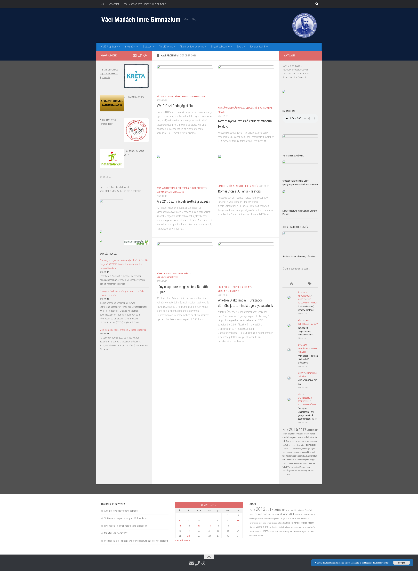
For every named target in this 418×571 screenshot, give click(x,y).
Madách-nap (311, 373)
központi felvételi (293, 523)
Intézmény (130, 46)
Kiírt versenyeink (263, 108)
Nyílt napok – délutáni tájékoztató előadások (308, 359)
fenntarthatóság (294, 445)
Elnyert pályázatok (220, 46)
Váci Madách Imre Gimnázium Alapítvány (144, 4)
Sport (240, 46)
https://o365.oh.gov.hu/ (123, 191)
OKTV (285, 466)
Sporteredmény (181, 273)
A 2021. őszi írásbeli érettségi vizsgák (183, 201)
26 (188, 535)
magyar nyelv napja (297, 527)
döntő (289, 441)
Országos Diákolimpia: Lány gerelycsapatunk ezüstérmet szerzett (136, 540)
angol (290, 434)
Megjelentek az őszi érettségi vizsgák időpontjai (123, 329)
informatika (296, 449)
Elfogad (401, 562)
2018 (310, 430)
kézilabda (303, 452)
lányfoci (306, 456)
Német (222, 111)
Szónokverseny (305, 467)
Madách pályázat (303, 460)
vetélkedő (311, 471)
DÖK (284, 441)
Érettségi (147, 46)
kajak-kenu (262, 523)
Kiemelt (185, 96)
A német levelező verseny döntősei (298, 256)
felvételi (285, 445)
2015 (285, 430)
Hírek (101, 4)
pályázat (303, 377)
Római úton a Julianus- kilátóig (239, 191)
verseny (314, 324)
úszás (289, 474)
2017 (302, 429)
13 (199, 525)
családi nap (288, 437)
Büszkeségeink (257, 46)
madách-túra (291, 460)
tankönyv (286, 470)
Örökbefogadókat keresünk (296, 268)
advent (284, 434)
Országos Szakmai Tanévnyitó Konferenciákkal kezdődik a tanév (122, 293)
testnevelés (251, 186)
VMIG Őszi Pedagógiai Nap (175, 106)
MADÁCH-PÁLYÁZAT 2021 (116, 533)
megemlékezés (296, 463)
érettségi (184, 188)
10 (238, 520)
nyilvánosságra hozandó (170, 192)
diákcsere (301, 438)
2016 (293, 429)
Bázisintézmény (165, 96)
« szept (179, 540)
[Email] (135, 55)
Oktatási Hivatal (108, 254)
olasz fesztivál (294, 467)
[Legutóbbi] (291, 284)
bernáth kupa (297, 434)
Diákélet (222, 186)
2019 (315, 430)
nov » (187, 540)
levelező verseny (296, 456)
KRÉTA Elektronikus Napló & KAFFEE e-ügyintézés (109, 73)
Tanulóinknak (166, 46)
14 (209, 525)
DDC (295, 438)
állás (284, 474)
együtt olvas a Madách (300, 441)
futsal (303, 445)
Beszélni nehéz (308, 433)
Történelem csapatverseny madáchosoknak (306, 331)
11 (179, 525)
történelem (303, 324)
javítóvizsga (305, 449)
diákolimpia (311, 437)
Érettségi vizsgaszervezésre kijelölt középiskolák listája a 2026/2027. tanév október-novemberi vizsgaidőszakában (124, 264)
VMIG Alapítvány (109, 46)
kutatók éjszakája (293, 452)
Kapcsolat (113, 4)
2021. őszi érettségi (167, 188)
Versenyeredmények (167, 277)
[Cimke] (309, 284)
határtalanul (287, 449)
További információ (381, 563)
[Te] (140, 55)
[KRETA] (145, 55)
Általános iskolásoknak (192, 46)
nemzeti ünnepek (309, 463)
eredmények (312, 441)
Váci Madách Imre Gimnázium (140, 19)
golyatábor (310, 444)
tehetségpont (198, 96)
